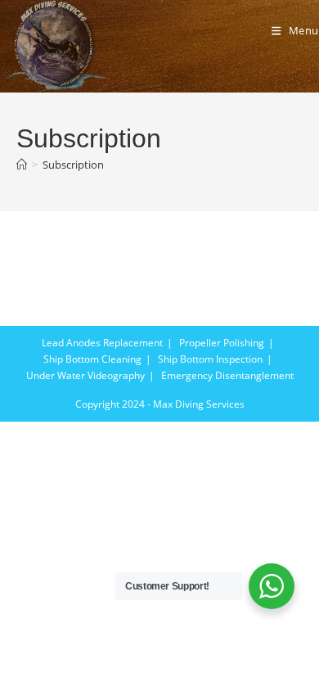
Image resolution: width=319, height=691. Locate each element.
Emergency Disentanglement (227, 375)
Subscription (73, 164)
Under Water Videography (85, 375)
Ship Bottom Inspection (210, 359)
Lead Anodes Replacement (102, 343)
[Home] (21, 164)
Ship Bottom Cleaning (92, 359)
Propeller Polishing (221, 343)
